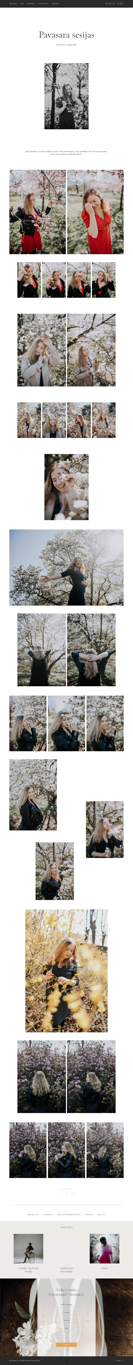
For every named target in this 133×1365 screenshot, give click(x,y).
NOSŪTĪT (66, 1344)
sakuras (89, 1215)
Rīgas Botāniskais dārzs (69, 1215)
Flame (104, 1253)
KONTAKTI (31, 3)
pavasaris (48, 1215)
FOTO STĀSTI (43, 3)
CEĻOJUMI (55, 3)
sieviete (101, 1215)
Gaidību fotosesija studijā (28, 1253)
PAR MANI (13, 3)
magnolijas (33, 1215)
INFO (22, 3)
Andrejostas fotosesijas (66, 1253)
